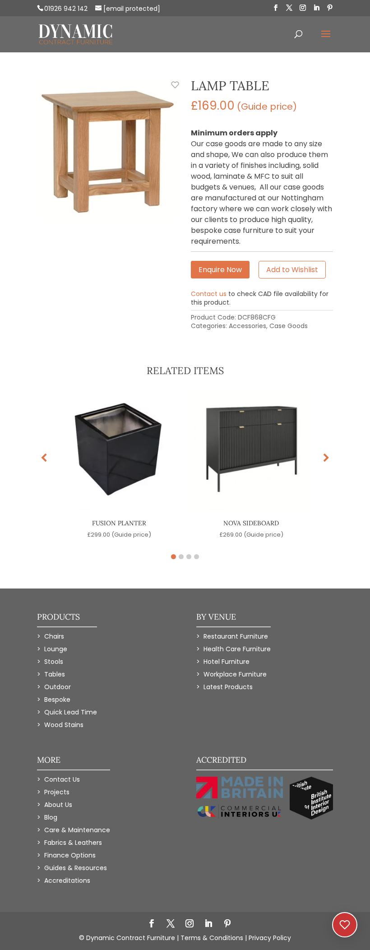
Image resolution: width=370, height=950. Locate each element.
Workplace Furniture (235, 674)
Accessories (247, 325)
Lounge (55, 648)
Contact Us (62, 779)
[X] (289, 8)
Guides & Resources (75, 867)
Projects (56, 792)
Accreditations (67, 880)
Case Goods (288, 325)
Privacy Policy (270, 937)
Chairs (54, 636)
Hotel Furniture (227, 661)
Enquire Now (220, 269)
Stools (53, 661)
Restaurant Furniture (236, 636)
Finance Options (70, 855)
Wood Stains (63, 724)
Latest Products (228, 686)
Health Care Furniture (237, 648)
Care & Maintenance (77, 829)
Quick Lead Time (70, 712)
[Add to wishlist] (170, 90)
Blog (50, 817)
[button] (326, 458)
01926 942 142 (66, 8)
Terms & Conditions (211, 937)
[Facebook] (276, 8)
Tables (54, 674)
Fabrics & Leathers (73, 842)
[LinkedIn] (316, 8)
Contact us (209, 293)
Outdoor (57, 686)
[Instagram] (303, 8)
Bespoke (57, 699)
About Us (58, 804)
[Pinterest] (330, 8)
